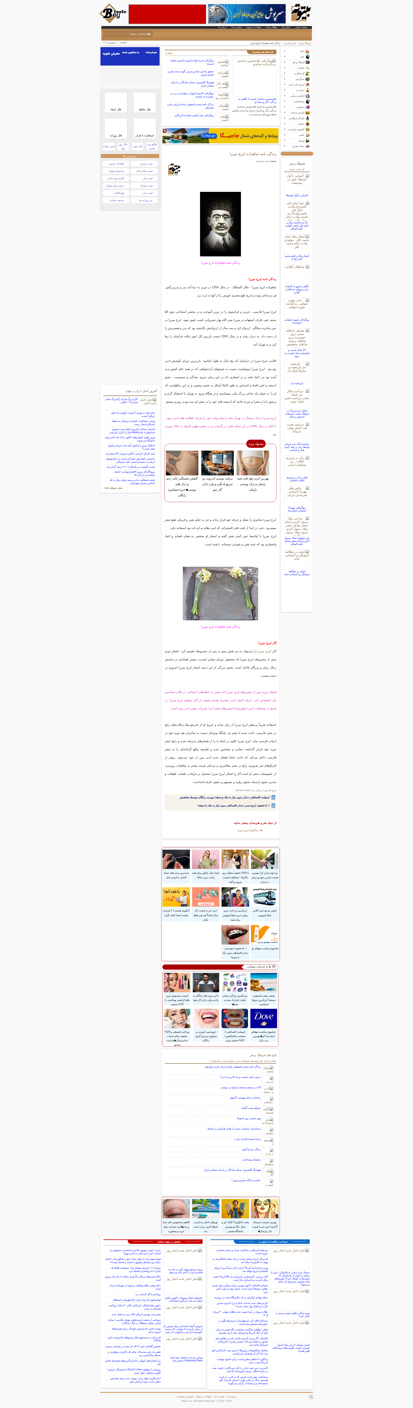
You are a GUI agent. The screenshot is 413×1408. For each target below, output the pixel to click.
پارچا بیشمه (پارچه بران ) (247, 1138)
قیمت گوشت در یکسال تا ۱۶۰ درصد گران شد (130, 466)
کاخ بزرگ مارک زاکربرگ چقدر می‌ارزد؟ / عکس (121, 400)
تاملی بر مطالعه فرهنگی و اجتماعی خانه (297, 573)
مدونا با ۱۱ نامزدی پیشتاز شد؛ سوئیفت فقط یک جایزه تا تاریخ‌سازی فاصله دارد (136, 1269)
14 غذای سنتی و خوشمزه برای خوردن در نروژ (297, 352)
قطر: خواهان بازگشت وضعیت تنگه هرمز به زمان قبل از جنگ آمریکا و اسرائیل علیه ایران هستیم (242, 1331)
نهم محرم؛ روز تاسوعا (249, 1118)
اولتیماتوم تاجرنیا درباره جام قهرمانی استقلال (136, 1299)
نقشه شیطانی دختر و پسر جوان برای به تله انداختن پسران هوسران (132, 481)
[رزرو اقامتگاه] (220, 135)
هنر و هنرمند (290, 43)
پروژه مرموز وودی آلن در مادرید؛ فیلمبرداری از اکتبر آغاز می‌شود (185, 1271)
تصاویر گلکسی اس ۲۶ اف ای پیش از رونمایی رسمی (133, 1346)
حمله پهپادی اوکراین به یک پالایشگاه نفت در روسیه (241, 1297)
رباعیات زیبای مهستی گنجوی (245, 1097)
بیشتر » (169, 53)
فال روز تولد (123, 146)
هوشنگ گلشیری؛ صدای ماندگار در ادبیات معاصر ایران (232, 1169)
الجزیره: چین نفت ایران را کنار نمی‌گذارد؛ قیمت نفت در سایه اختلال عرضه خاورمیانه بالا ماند (240, 1369)
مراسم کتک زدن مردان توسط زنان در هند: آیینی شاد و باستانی (297, 446)
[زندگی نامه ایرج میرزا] (220, 224)
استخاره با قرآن (144, 135)
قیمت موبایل (146, 185)
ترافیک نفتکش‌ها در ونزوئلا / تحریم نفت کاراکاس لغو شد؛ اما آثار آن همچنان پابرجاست (240, 1352)
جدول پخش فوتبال (115, 185)
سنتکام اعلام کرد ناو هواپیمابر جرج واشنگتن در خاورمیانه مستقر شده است (243, 1322)
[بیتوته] (113, 22)
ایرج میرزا (264, 651)
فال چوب (137, 146)
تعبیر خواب (108, 146)
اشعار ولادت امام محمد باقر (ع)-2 (297, 257)
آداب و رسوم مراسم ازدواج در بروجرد (241, 1087)
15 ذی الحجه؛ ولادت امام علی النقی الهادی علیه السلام (296, 225)
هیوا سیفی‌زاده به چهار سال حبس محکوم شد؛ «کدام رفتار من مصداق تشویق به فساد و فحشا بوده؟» (133, 1260)
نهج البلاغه (119, 193)
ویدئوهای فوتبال (116, 171)
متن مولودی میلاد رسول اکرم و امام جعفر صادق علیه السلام (297, 540)
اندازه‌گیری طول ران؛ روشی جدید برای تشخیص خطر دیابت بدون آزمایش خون (135, 1380)
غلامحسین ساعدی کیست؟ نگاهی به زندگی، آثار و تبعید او (257, 100)
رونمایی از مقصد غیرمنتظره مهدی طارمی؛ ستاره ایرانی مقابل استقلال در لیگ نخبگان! (134, 1321)
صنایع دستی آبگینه (251, 1107)
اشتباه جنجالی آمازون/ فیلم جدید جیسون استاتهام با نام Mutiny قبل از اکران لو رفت (132, 431)
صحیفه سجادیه (117, 200)
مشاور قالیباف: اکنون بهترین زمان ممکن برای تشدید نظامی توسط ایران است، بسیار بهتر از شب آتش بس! (240, 1288)
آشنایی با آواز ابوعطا (297, 195)
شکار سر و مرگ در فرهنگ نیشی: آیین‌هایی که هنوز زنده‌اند (297, 413)
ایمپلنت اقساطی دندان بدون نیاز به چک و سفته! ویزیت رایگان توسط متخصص (225, 797)
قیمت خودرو (146, 163)
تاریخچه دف (297, 383)
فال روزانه (116, 135)
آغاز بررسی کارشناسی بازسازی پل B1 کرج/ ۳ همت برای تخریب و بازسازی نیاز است (240, 1278)
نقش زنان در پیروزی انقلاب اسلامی (297, 479)
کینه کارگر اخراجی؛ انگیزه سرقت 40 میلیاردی (130, 453)
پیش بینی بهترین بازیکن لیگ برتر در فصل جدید (136, 1314)
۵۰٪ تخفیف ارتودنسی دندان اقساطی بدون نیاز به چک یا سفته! (233, 805)
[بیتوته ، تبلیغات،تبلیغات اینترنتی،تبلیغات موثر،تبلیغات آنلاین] (167, 14)
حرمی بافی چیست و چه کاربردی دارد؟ (240, 1076)
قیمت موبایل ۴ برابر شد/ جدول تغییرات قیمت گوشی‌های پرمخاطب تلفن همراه (291, 1347)
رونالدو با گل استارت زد (148, 1294)
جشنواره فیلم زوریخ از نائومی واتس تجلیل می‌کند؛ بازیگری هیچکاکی (184, 1299)
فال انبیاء (116, 109)
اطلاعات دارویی (116, 163)
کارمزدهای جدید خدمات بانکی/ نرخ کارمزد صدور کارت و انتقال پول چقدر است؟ (242, 1305)
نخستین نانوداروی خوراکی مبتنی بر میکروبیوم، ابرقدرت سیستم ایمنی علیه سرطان (130, 460)
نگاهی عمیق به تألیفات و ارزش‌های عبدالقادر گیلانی (297, 289)
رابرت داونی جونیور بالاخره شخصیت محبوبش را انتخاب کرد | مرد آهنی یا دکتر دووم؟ (135, 1252)
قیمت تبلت (147, 193)
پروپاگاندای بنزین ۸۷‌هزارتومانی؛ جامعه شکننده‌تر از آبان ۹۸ (134, 473)
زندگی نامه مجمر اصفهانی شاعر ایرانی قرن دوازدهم (233, 1066)
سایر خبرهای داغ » (113, 488)
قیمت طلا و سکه (144, 171)
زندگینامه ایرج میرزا (248, 830)
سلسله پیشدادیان (251, 1159)
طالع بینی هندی (152, 146)
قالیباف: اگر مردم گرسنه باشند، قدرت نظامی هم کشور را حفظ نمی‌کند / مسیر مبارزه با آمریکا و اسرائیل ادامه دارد (242, 1341)
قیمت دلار (148, 178)
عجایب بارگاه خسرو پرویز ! (246, 1180)
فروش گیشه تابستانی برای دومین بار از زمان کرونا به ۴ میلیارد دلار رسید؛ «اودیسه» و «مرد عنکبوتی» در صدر (183, 1329)
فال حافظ (144, 109)
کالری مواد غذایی (115, 178)
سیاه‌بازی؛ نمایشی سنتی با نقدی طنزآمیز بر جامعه (234, 1128)
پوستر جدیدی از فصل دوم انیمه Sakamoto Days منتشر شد (186, 1359)
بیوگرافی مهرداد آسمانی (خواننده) (297, 509)
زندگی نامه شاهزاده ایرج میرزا (253, 154)
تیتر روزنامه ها (146, 200)
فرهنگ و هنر (305, 43)
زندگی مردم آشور (251, 1149)
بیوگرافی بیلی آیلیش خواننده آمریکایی (194, 115)
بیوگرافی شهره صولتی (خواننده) (297, 321)
